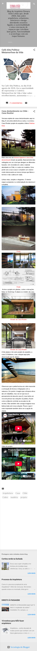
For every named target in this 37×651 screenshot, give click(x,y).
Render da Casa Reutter (18, 319)
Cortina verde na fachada (12, 559)
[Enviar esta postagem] (26, 103)
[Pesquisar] (34, 4)
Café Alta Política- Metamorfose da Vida (12, 51)
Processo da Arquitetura (12, 579)
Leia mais (31, 573)
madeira (14, 497)
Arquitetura (8, 493)
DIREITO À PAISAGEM (11, 600)
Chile (25, 493)
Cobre (5, 497)
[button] (34, 50)
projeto (24, 497)
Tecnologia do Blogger (20, 647)
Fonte (18, 251)
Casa (18, 493)
